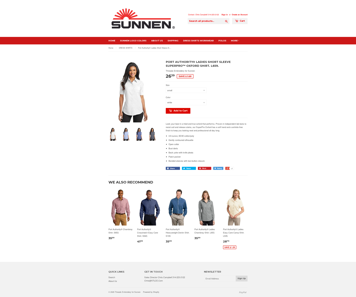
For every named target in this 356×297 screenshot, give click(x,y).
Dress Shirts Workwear (198, 40)
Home (111, 40)
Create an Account (240, 14)
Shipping (173, 40)
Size (168, 85)
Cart (242, 21)
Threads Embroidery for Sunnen (127, 292)
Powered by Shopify (151, 292)
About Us (157, 40)
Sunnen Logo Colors (133, 40)
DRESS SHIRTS (125, 47)
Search (111, 277)
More (234, 40)
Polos (222, 40)
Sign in (225, 14)
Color (168, 97)
